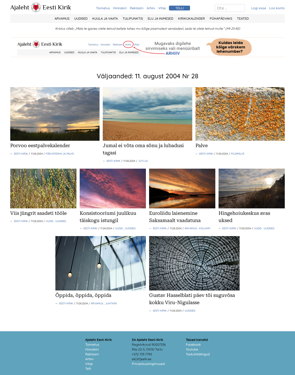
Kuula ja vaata (105, 18)
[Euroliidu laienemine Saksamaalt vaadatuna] (182, 207)
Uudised (80, 18)
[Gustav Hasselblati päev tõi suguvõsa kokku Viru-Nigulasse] (194, 289)
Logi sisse (258, 8)
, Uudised (60, 221)
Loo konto (277, 8)
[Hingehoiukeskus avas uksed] (252, 207)
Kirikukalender (191, 18)
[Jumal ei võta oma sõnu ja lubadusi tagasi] (147, 140)
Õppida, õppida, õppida (83, 295)
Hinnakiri (120, 8)
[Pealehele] (36, 11)
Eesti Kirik (57, 7)
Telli (88, 369)
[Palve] (240, 140)
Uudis (50, 221)
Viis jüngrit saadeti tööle (38, 213)
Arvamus (62, 18)
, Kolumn (204, 228)
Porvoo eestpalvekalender (40, 145)
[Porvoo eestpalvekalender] (55, 140)
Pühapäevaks (221, 18)
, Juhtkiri (110, 303)
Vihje (162, 8)
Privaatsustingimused (148, 364)
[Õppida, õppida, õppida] (100, 289)
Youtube (192, 349)
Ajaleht (19, 7)
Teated (243, 18)
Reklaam (136, 8)
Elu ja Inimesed (160, 18)
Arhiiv (151, 8)
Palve (201, 145)
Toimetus (103, 8)
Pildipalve (237, 153)
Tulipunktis (133, 18)
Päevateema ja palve (60, 153)
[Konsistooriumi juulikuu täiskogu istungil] (113, 207)
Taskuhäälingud (198, 354)
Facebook (193, 344)
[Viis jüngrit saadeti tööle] (43, 207)
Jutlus (143, 160)
